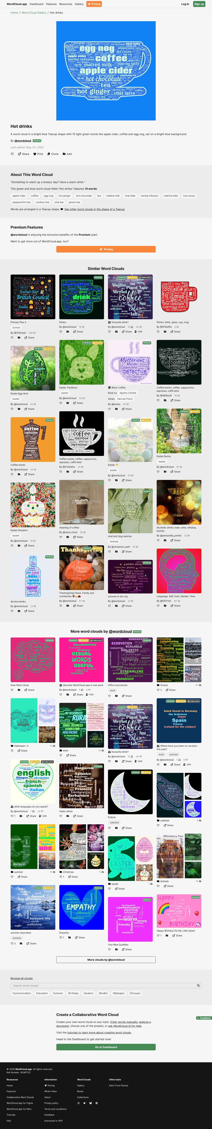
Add (69, 154)
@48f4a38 (166, 395)
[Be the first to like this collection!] (12, 750)
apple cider (19, 195)
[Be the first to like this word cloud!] (12, 154)
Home (14, 12)
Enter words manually (123, 1022)
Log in (185, 4)
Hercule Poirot (124, 398)
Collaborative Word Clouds (20, 1097)
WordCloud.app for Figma (20, 1103)
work (112, 690)
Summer (58, 993)
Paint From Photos (118, 1085)
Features (51, 4)
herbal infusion (149, 195)
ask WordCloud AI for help (124, 1026)
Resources (65, 4)
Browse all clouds (22, 978)
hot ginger (65, 195)
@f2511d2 (165, 600)
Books (80, 1091)
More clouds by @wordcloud (106, 959)
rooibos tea (42, 202)
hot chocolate (84, 195)
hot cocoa (189, 195)
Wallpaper (119, 993)
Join (139, 331)
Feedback (49, 1114)
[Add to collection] (19, 337)
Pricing (96, 4)
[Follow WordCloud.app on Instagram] (78, 1103)
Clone (54, 154)
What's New (50, 1091)
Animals (114, 541)
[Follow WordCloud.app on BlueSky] (91, 1103)
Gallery (79, 4)
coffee (34, 195)
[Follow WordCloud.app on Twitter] (84, 1103)
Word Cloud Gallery (34, 12)
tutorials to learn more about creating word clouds (99, 1032)
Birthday (73, 993)
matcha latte (171, 195)
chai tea (58, 202)
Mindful (103, 993)
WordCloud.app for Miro (19, 1109)
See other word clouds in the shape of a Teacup (94, 209)
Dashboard (36, 4)
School (16, 327)
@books (115, 404)
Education (42, 993)
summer (17, 938)
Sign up (199, 4)
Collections (83, 1097)
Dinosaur (135, 993)
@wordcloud (23, 140)
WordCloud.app (17, 4)
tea (99, 195)
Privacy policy (51, 1103)
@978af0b (166, 326)
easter (16, 398)
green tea (74, 202)
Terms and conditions (55, 1109)
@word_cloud (70, 532)
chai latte (130, 195)
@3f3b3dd (20, 332)
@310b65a (69, 466)
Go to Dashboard (106, 1047)
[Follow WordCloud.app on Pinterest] (97, 1103)
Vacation (89, 993)
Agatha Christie (128, 392)
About (47, 1097)
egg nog (48, 195)
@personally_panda (170, 535)
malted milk (113, 195)
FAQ (9, 1120)
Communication (22, 993)
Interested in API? (53, 1120)
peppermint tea (21, 202)
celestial (114, 822)
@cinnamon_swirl (120, 546)
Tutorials (11, 1114)
